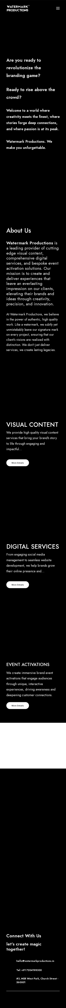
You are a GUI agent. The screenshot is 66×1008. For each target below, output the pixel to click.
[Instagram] (21, 996)
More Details (18, 462)
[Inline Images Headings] (33, 682)
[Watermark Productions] (18, 8)
